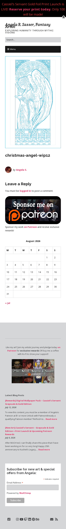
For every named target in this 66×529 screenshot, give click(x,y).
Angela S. (21, 169)
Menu (13, 49)
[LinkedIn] (29, 519)
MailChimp (25, 493)
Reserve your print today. (30, 9)
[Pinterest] (33, 519)
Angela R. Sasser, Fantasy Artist (27, 25)
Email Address (15, 482)
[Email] (52, 519)
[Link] (13, 519)
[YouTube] (21, 519)
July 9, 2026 (10, 437)
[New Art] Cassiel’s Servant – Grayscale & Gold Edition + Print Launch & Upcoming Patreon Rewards (29, 431)
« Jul (7, 303)
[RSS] (57, 519)
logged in (25, 190)
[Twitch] (25, 519)
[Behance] (37, 519)
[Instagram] (17, 519)
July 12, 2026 (10, 407)
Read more (51, 419)
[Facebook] (9, 519)
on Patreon (30, 226)
